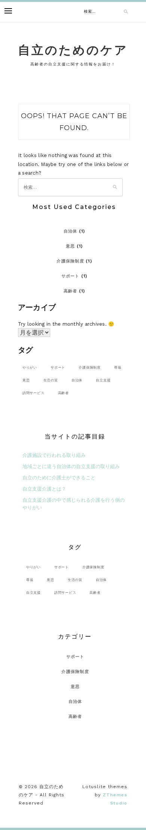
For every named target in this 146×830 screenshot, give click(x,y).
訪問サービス (33, 393)
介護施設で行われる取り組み (54, 455)
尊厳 (118, 367)
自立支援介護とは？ (44, 489)
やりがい (29, 367)
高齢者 (70, 291)
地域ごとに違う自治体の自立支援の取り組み (71, 466)
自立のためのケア (73, 50)
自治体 (70, 231)
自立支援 (103, 380)
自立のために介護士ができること (58, 477)
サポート (70, 276)
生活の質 (50, 380)
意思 (70, 246)
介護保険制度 (70, 261)
